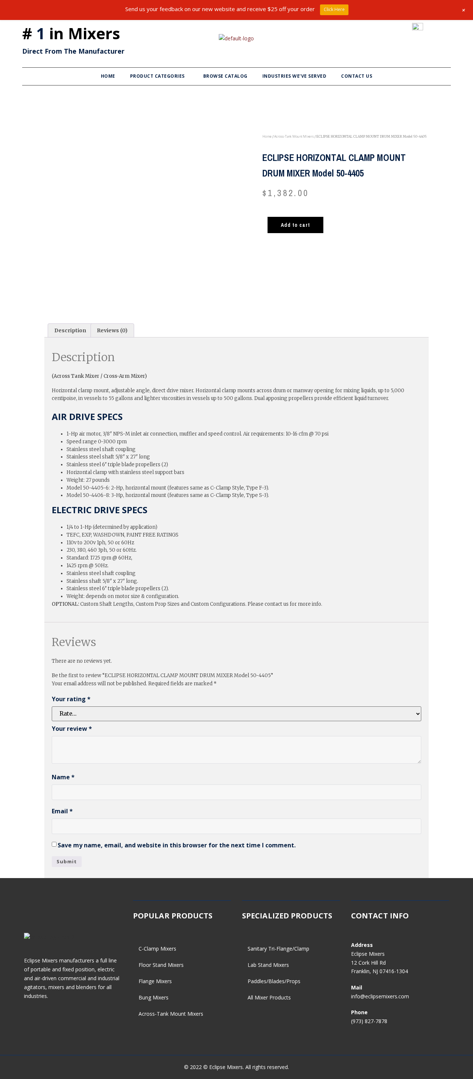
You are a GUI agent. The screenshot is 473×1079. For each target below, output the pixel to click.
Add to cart (295, 225)
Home (108, 76)
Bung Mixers (154, 997)
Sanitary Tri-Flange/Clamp (278, 948)
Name (63, 777)
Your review (72, 729)
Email (62, 811)
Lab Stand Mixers (268, 964)
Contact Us (356, 76)
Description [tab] (70, 330)
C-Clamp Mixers (157, 948)
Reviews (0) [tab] (112, 330)
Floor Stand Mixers (161, 964)
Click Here (334, 9)
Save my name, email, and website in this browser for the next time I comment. (177, 845)
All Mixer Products (269, 997)
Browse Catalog (225, 76)
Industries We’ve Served (294, 76)
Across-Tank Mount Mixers (294, 136)
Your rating (71, 699)
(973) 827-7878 (369, 1021)
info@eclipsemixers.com (380, 996)
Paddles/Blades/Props (274, 981)
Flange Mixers (155, 981)
